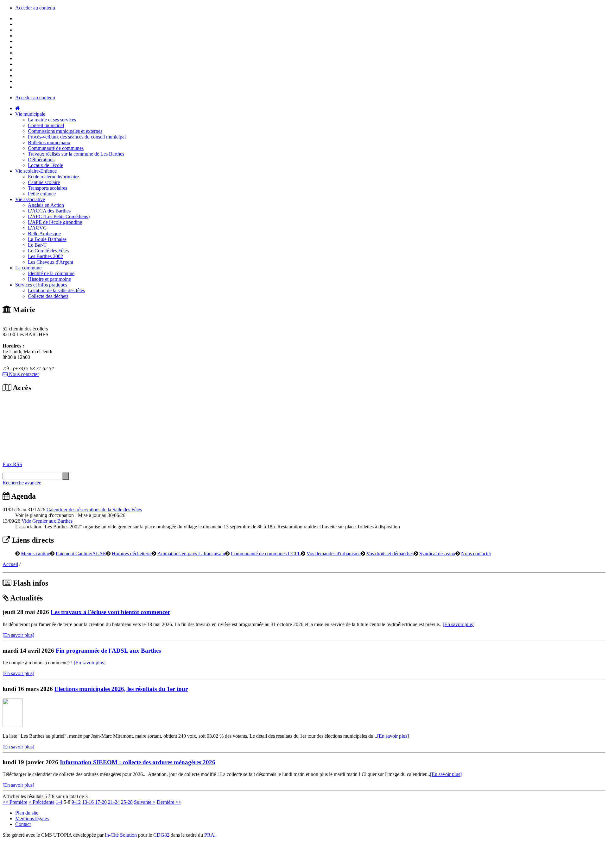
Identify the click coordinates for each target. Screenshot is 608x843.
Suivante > (144, 802)
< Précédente (41, 802)
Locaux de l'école (45, 165)
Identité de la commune (51, 273)
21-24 (114, 802)
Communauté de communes (56, 148)
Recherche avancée (22, 482)
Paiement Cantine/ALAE (81, 553)
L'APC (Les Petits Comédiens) (59, 216)
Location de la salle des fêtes (56, 290)
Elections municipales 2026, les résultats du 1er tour (121, 689)
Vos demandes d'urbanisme (334, 553)
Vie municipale (30, 114)
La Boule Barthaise (47, 239)
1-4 (59, 802)
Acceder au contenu (35, 7)
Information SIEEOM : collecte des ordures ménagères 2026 (137, 762)
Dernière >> (169, 802)
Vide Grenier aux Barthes (47, 521)
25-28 (127, 802)
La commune (28, 267)
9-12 (76, 802)
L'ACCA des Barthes (49, 210)
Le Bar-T (37, 245)
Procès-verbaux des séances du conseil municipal (77, 136)
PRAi (210, 835)
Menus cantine (35, 553)
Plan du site (26, 812)
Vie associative (30, 199)
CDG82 (161, 835)
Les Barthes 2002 (45, 256)
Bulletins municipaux (49, 142)
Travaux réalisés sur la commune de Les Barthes (76, 154)
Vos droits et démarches (390, 553)
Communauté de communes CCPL (266, 553)
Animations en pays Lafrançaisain (191, 553)
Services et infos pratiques (41, 284)
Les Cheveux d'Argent (50, 262)
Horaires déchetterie (132, 553)
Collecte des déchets (48, 296)
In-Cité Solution (121, 835)
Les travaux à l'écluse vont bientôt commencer (110, 612)
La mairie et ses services (52, 119)
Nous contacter (23, 374)
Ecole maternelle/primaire (53, 176)
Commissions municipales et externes (65, 131)
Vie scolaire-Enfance (36, 171)
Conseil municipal (46, 125)
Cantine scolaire (44, 182)
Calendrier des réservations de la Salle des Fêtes (94, 509)
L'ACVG (37, 228)
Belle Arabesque (44, 233)
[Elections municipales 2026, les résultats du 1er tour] (13, 725)
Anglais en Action (46, 205)
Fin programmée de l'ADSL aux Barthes (108, 650)
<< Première (15, 802)
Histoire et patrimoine (49, 279)
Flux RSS (12, 464)
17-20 (101, 802)
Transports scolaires (47, 188)
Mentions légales (32, 818)
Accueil (10, 564)
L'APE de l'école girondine (55, 222)
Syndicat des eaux (437, 553)
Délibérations (41, 159)
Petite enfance (42, 193)
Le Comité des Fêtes (48, 250)
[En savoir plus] (458, 624)
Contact (23, 824)
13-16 (88, 802)
